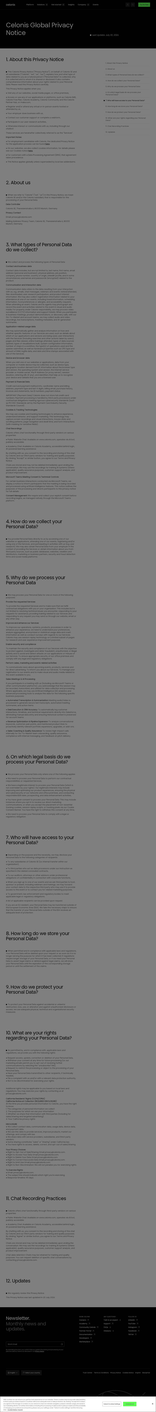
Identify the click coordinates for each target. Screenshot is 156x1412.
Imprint (20, 1410)
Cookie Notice (12, 1410)
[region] (78, 1404)
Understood (130, 1404)
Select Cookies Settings (112, 1404)
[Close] (152, 1403)
